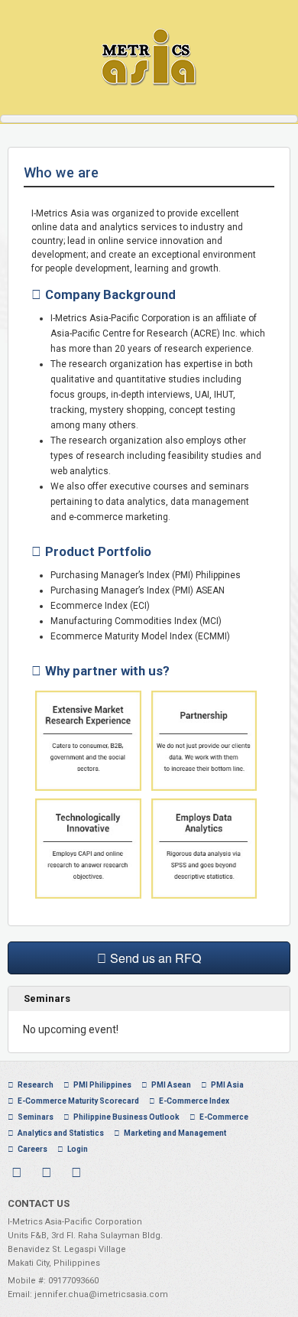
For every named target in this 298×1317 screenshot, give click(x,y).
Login (77, 1149)
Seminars (35, 1117)
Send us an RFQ (155, 958)
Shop (118, 1149)
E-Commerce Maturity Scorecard (78, 1101)
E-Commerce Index (194, 1101)
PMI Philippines (102, 1085)
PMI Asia (227, 1085)
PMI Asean (171, 1085)
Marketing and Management (175, 1133)
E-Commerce (223, 1117)
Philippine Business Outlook (126, 1117)
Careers (32, 1149)
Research (35, 1085)
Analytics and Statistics (61, 1133)
